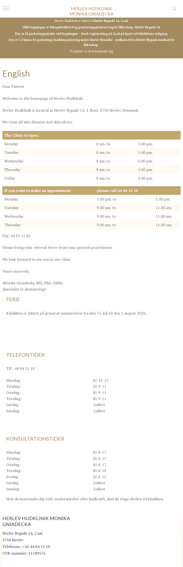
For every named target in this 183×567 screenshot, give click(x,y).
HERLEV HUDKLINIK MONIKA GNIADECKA (91, 11)
